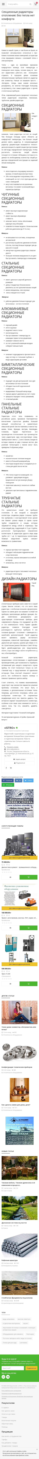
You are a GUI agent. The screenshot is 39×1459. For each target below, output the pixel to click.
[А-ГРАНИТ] (20, 1131)
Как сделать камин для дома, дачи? (16, 1105)
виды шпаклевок (8, 1319)
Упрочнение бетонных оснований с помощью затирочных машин (19, 1329)
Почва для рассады (9, 1343)
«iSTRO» (9, 728)
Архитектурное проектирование (13, 1303)
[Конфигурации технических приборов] (19, 1052)
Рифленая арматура (10, 1260)
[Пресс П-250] (19, 950)
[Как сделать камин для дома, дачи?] (19, 1090)
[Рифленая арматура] (19, 1245)
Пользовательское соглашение (11, 1391)
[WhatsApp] (3, 1377)
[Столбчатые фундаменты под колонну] (19, 1283)
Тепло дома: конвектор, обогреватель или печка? (19, 1028)
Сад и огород (7, 1191)
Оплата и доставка (8, 1414)
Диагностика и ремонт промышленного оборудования (19, 867)
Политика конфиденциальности (12, 1393)
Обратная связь (7, 1424)
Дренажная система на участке (14, 1223)
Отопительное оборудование (12, 23)
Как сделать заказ (8, 1411)
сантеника (23, 1343)
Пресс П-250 (6, 974)
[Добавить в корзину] (29, 877)
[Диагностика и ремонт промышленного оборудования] (19, 845)
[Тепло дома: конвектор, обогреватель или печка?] (19, 1012)
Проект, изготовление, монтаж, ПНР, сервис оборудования (19, 918)
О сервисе (5, 1408)
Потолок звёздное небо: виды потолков (17, 1338)
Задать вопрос (21, 759)
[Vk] (8, 1377)
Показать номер (12, 747)
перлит (25, 1323)
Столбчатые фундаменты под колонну (17, 1298)
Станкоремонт (6, 976)
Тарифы (4, 1439)
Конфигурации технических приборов (17, 1067)
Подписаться (20, 763)
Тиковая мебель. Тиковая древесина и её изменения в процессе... (18, 1184)
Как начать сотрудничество (11, 1436)
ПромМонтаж (6, 870)
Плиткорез (30, 1334)
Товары (4, 1417)
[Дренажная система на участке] (19, 1208)
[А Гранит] (20, 803)
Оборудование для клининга (13, 1334)
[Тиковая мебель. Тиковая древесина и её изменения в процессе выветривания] (19, 1168)
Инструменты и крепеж (10, 1266)
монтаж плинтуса (24, 1319)
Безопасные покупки (9, 1420)
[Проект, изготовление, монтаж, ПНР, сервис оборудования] (19, 896)
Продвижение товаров (10, 1446)
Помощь (5, 1427)
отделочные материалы (11, 1323)
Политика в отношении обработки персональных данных (17, 1397)
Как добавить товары (9, 1443)
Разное (5, 1228)
